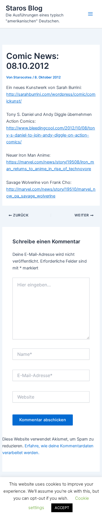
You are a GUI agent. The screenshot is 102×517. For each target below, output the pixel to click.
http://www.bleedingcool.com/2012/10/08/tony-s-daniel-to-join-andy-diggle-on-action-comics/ (50, 134)
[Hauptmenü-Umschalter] (90, 14)
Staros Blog (24, 8)
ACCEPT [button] (62, 507)
